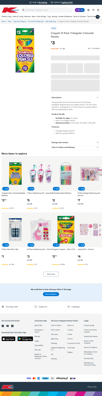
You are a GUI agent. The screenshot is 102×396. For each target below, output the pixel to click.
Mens (34, 16)
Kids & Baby (41, 16)
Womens (27, 16)
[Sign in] (88, 10)
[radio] (25, 50)
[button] (98, 10)
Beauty (54, 16)
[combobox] (47, 10)
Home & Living (17, 16)
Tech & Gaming (93, 16)
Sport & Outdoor (79, 16)
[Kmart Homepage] (10, 10)
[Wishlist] (93, 10)
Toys (49, 16)
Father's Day (6, 16)
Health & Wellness (65, 16)
